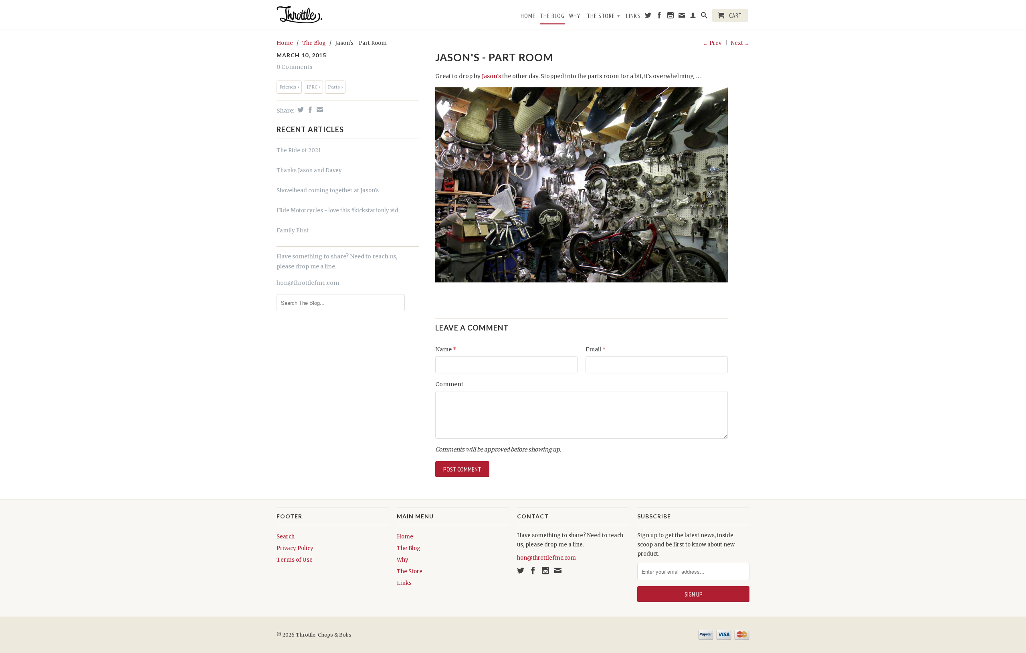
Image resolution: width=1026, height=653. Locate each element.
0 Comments (294, 67)
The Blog (552, 16)
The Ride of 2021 (299, 150)
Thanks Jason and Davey (309, 170)
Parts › (335, 87)
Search (286, 536)
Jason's (491, 76)
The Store (603, 16)
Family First (293, 230)
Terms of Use (295, 559)
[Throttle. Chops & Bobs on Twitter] (648, 17)
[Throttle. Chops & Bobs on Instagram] (670, 17)
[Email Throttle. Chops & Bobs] (682, 17)
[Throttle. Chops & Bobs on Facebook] (659, 17)
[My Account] (693, 17)
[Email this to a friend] (319, 110)
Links (633, 16)
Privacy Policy (295, 548)
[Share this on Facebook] (309, 110)
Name (445, 349)
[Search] (704, 17)
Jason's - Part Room (494, 57)
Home (528, 16)
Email (596, 349)
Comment (449, 384)
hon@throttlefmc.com (308, 282)
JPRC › (313, 87)
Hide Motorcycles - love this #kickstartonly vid (337, 210)
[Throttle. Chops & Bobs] (333, 14)
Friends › (289, 87)
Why (574, 16)
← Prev (712, 43)
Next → (740, 43)
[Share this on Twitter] (299, 110)
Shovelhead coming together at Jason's (328, 190)
